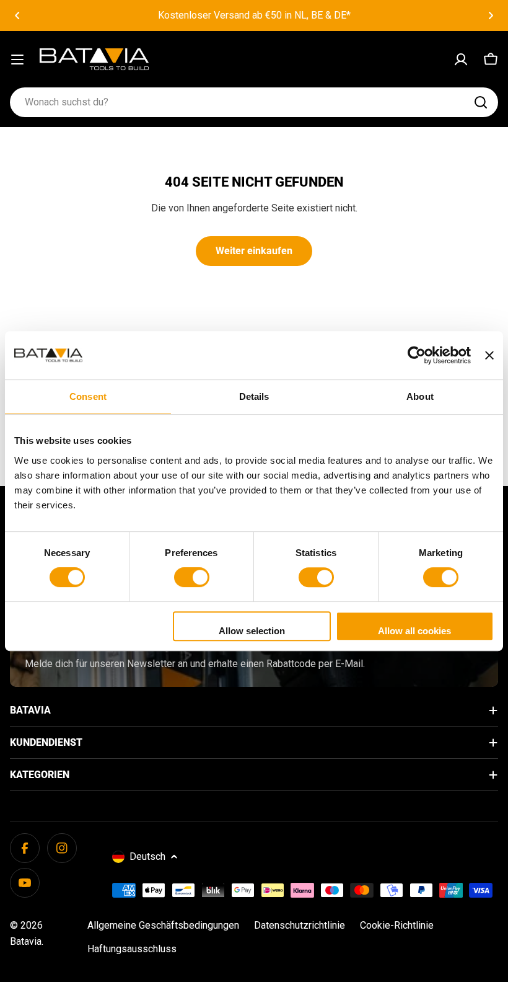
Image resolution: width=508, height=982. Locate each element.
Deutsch (147, 856)
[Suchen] (480, 102)
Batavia (26, 941)
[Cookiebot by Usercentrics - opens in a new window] (416, 355)
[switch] (191, 577)
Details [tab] (254, 396)
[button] (17, 15)
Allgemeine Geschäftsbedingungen (163, 925)
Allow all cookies (414, 631)
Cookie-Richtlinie (397, 925)
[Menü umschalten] (17, 59)
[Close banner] (489, 355)
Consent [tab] (88, 396)
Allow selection (252, 631)
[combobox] (254, 102)
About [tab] (420, 396)
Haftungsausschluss (132, 949)
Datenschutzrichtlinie (299, 925)
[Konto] (460, 59)
